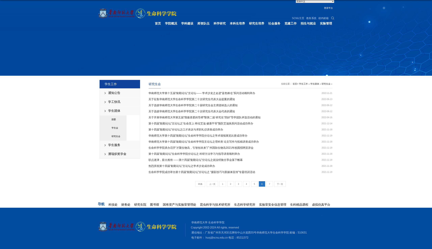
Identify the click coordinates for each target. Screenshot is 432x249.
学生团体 (114, 110)
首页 (158, 23)
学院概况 (171, 23)
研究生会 (116, 136)
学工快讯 (114, 102)
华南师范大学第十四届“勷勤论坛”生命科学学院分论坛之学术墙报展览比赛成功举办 (197, 135)
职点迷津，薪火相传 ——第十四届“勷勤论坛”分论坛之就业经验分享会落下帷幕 (195, 159)
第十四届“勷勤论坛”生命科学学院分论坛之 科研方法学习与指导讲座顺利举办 (194, 153)
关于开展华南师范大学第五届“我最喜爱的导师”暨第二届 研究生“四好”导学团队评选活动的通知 (204, 117)
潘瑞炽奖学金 (117, 154)
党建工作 (291, 23)
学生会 (115, 128)
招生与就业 (308, 23)
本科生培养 (237, 23)
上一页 (212, 184)
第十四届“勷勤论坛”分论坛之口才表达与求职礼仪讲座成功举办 (185, 129)
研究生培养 (256, 23)
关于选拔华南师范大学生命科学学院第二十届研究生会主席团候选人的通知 (193, 105)
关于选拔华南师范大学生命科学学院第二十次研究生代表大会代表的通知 (191, 111)
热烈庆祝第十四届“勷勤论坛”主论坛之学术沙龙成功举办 (181, 166)
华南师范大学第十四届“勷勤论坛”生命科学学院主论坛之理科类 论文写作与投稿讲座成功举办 (203, 141)
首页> (295, 84)
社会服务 (274, 23)
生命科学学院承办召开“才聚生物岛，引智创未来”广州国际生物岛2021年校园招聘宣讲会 (200, 147)
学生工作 (303, 84)
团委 (114, 119)
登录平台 (328, 8)
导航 (101, 204)
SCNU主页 (298, 18)
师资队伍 (203, 23)
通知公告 (114, 93)
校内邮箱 (323, 18)
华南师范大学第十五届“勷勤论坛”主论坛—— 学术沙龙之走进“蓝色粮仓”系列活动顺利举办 (201, 93)
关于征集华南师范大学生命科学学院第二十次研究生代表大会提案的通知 (191, 99)
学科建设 (187, 23)
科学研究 (220, 23)
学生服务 (114, 145)
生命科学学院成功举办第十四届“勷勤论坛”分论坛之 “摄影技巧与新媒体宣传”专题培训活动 (201, 172)
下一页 (280, 184)
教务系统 (311, 18)
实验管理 (326, 23)
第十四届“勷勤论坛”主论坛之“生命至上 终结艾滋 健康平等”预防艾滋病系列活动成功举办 (200, 123)
